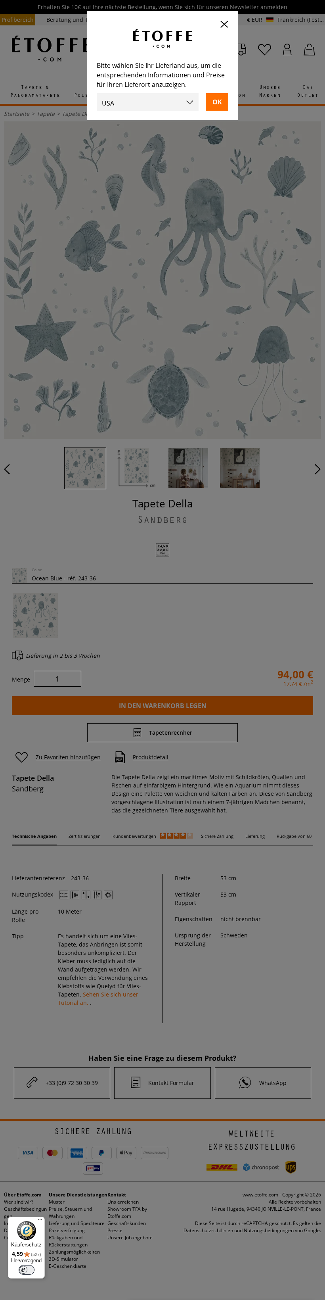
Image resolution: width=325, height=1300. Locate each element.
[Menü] (40, 1221)
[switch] (26, 1270)
